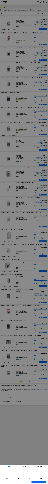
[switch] (18, 478)
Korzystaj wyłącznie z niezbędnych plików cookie (13, 482)
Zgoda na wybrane (27, 482)
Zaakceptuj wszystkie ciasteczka (39, 482)
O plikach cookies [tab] (39, 466)
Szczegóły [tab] (24, 466)
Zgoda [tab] (9, 466)
